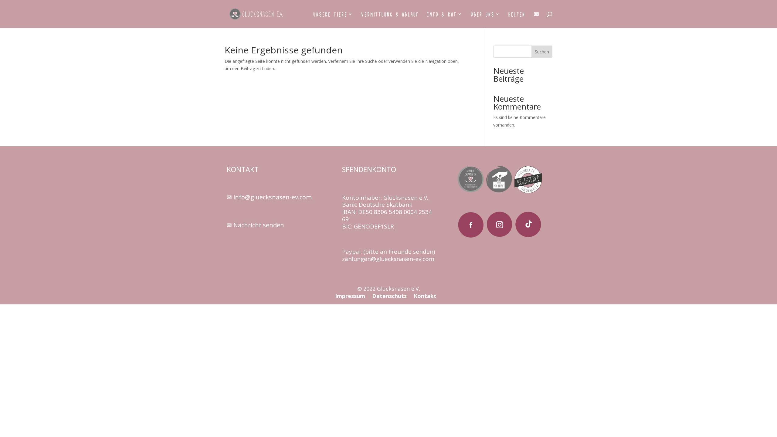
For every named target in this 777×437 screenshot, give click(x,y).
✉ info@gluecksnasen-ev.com (269, 197)
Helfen (517, 15)
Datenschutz (389, 296)
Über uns (483, 15)
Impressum (351, 296)
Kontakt (425, 296)
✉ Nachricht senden (255, 225)
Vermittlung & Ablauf (390, 15)
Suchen (542, 52)
